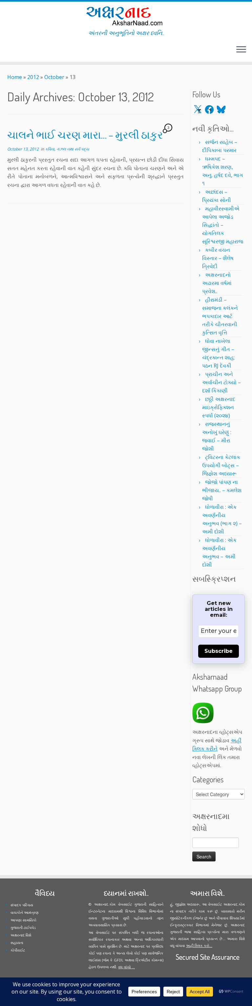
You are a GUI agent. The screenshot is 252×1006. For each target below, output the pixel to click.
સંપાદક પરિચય (21, 904)
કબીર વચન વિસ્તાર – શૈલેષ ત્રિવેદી (218, 258)
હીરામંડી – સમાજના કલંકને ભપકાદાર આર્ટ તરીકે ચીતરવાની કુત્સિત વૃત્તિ (220, 316)
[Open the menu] (241, 50)
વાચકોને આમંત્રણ (24, 912)
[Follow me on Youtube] (22, 50)
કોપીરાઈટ (17, 950)
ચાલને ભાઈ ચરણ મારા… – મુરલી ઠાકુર (85, 134)
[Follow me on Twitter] (10, 50)
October (54, 77)
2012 (33, 77)
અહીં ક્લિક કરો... (199, 945)
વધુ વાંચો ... (126, 966)
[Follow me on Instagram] (18, 50)
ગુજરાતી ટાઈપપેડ (23, 927)
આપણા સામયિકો (23, 919)
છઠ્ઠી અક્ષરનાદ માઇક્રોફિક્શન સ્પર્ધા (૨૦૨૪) (218, 407)
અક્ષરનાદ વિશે (20, 935)
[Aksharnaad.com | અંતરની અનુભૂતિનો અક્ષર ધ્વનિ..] (126, 15)
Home (14, 77)
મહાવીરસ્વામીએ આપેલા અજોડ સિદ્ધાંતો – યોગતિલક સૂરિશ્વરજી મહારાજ (222, 225)
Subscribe (218, 651)
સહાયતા (16, 942)
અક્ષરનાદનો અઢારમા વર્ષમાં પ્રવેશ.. (217, 283)
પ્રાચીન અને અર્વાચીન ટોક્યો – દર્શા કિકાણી (221, 382)
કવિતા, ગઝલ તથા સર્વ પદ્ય (67, 149)
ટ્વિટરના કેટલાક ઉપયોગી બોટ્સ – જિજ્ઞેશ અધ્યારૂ (221, 465)
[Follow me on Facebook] (14, 50)
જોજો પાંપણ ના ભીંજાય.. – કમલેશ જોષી (222, 490)
